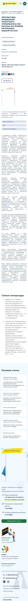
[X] (9, 74)
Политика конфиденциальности (11, 586)
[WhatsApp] (13, 74)
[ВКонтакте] (2, 74)
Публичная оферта (8, 591)
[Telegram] (7, 74)
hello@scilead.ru (11, 578)
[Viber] (11, 74)
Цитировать (7, 80)
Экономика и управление (9, 52)
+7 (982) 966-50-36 (12, 575)
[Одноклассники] (5, 74)
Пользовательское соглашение (11, 588)
